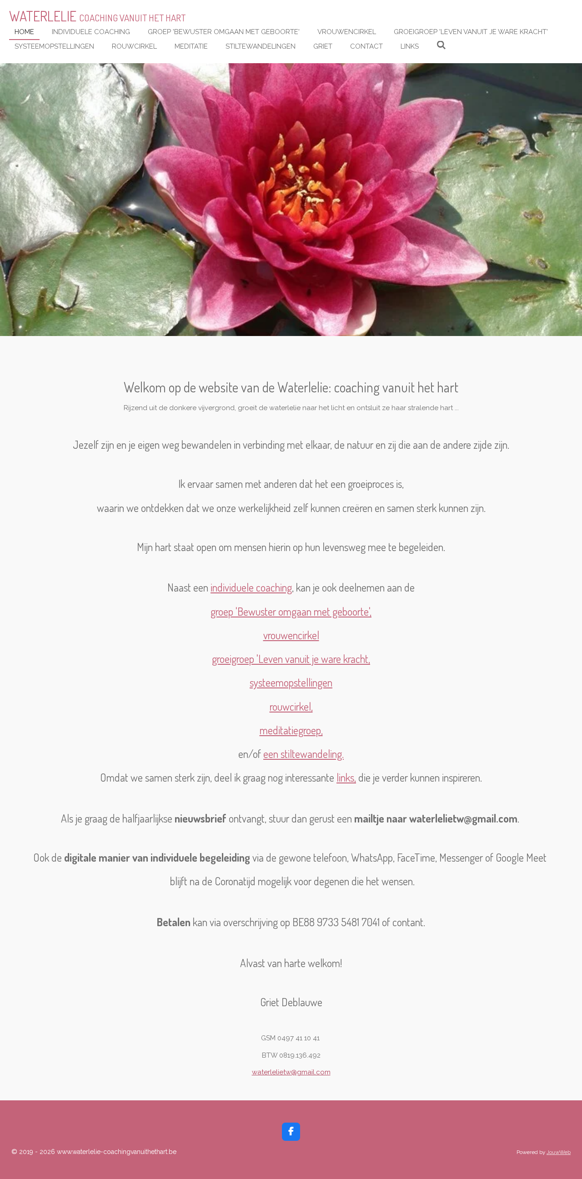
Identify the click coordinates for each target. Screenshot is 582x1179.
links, (346, 777)
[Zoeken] (441, 45)
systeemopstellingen (291, 682)
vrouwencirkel (291, 635)
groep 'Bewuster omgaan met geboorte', (291, 611)
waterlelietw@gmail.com (291, 1072)
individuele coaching (251, 587)
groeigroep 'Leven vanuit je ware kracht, (291, 659)
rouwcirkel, (291, 706)
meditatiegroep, (291, 730)
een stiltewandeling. (303, 754)
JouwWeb (559, 1152)
